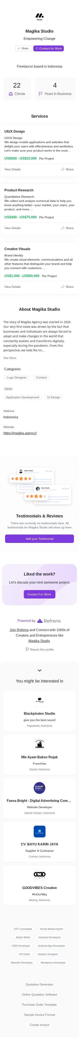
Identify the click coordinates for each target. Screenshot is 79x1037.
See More (9, 358)
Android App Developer (51, 945)
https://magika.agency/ (20, 433)
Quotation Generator (39, 984)
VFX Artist (24, 954)
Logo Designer (17, 377)
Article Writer (23, 937)
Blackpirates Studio (39, 713)
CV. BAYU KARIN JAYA (39, 844)
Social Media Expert (51, 929)
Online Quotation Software (39, 994)
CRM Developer (21, 945)
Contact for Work (50, 48)
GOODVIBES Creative (39, 888)
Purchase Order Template (39, 1004)
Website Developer (22, 962)
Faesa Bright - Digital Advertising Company (39, 800)
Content (41, 377)
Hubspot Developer (49, 937)
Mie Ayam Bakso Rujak (39, 757)
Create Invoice (39, 1024)
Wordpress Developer (53, 962)
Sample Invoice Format (39, 1014)
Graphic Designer (48, 954)
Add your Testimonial (40, 538)
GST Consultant (23, 929)
